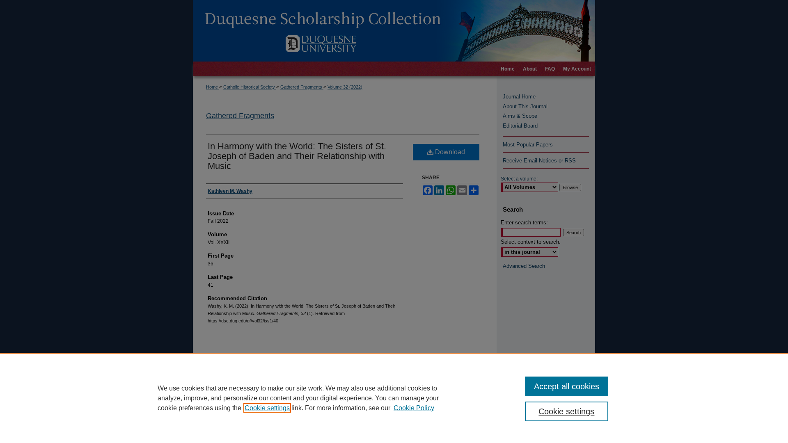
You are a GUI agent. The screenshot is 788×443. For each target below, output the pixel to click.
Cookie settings (267, 407)
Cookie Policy (414, 407)
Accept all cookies (566, 386)
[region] (394, 398)
